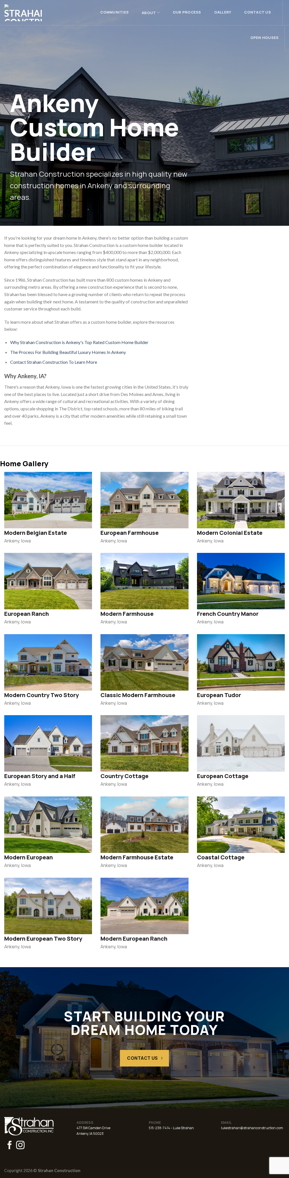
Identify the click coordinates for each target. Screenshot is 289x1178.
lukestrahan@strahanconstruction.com (252, 1128)
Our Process (187, 12)
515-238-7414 (159, 1128)
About (149, 12)
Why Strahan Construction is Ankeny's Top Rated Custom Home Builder (79, 342)
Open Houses (264, 37)
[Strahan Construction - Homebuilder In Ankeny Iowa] (31, 12)
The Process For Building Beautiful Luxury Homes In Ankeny (68, 352)
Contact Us (257, 12)
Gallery (222, 12)
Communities (114, 12)
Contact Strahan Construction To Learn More (53, 362)
